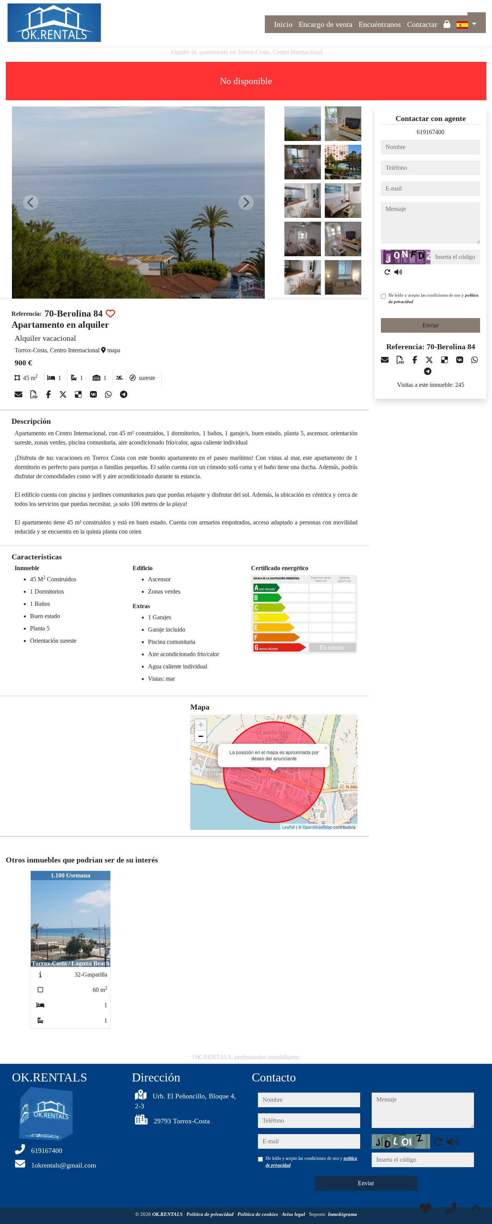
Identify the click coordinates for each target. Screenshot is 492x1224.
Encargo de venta (325, 24)
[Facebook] (49, 394)
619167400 (430, 132)
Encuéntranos (380, 24)
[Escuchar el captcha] (398, 272)
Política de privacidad (210, 1214)
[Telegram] (123, 394)
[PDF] (35, 394)
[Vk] (94, 394)
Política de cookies (258, 1214)
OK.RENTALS (168, 1214)
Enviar (430, 325)
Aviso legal (294, 1214)
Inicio (283, 24)
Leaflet (288, 827)
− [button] (200, 736)
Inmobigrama (342, 1214)
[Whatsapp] (109, 394)
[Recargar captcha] (387, 272)
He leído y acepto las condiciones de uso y (434, 298)
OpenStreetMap (317, 827)
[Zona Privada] (447, 24)
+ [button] (200, 725)
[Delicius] (79, 394)
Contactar (422, 24)
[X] (64, 394)
